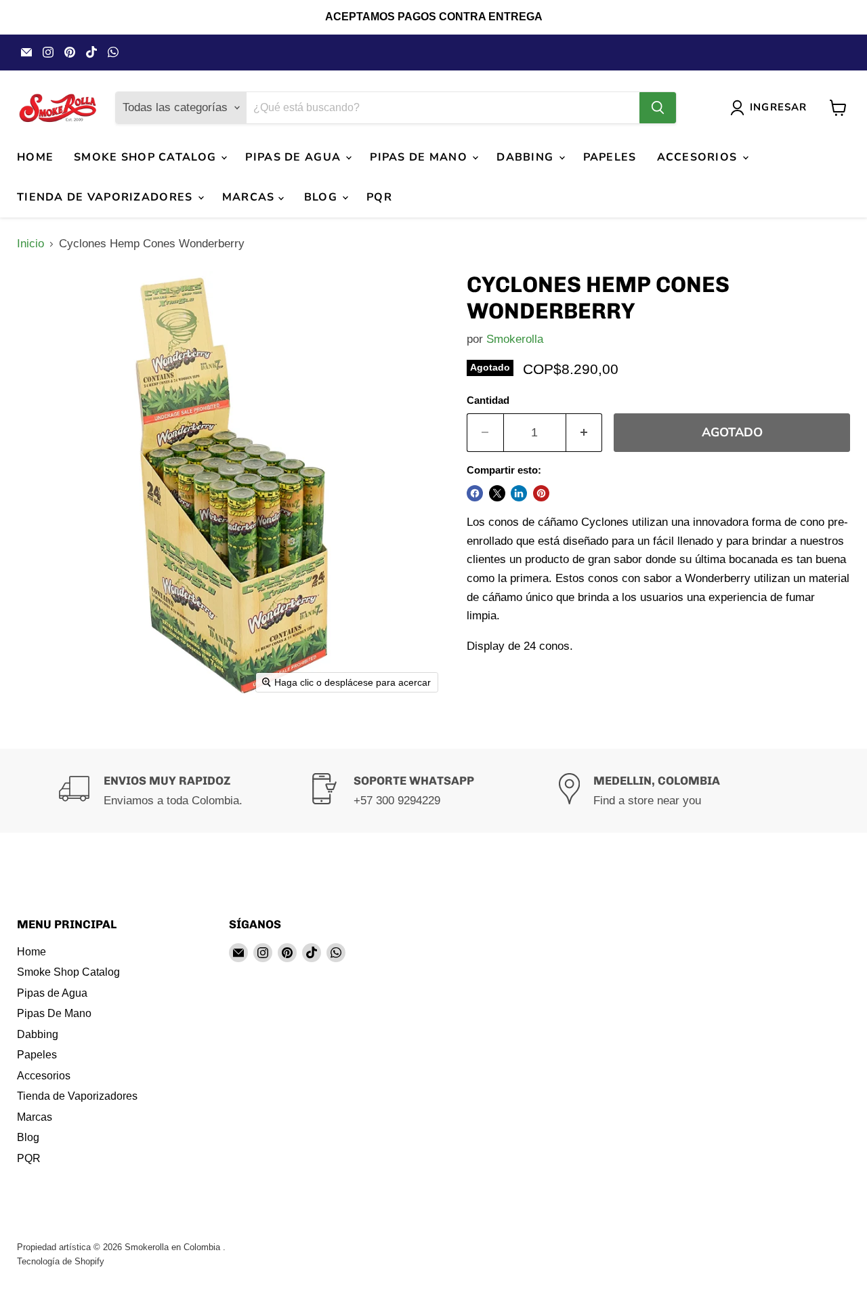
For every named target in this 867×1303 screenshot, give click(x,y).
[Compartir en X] (497, 493)
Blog (322, 197)
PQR (379, 197)
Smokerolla (514, 339)
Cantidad (488, 400)
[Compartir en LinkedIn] (519, 493)
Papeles (610, 157)
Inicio (30, 243)
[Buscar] (657, 107)
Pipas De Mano (420, 157)
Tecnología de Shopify (60, 1261)
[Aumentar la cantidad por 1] (584, 432)
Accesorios (699, 157)
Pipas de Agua (294, 157)
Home (35, 157)
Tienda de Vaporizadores (106, 197)
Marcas (250, 197)
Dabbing (526, 157)
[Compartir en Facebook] (475, 493)
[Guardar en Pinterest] (541, 493)
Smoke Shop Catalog (146, 157)
